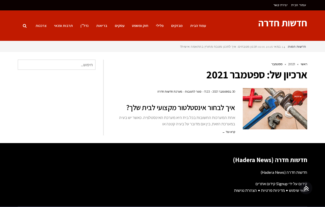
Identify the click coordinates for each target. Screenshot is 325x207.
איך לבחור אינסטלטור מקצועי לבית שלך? (180, 107)
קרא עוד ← (228, 132)
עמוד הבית (298, 5)
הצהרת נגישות (245, 190)
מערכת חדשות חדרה (169, 91)
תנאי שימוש (298, 190)
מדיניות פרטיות (273, 190)
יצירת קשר (280, 5)
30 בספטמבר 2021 (224, 91)
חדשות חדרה (282, 23)
